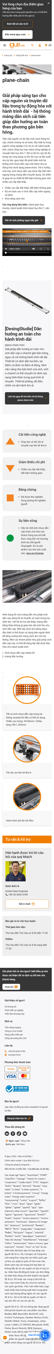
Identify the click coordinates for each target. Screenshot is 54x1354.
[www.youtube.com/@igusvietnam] (25, 1133)
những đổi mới (22, 55)
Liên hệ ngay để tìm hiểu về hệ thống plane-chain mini (25, 398)
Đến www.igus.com (15, 34)
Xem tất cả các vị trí (17, 23)
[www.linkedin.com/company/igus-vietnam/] (7, 1133)
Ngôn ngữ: (19, 1141)
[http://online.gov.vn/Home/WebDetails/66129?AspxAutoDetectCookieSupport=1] (17, 1089)
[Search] (32, 45)
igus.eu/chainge (35, 553)
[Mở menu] (4, 45)
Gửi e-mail (24, 903)
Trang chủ (8, 55)
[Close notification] (48, 3)
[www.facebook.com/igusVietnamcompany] (13, 1133)
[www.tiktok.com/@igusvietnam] (19, 1133)
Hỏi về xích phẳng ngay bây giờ (21, 220)
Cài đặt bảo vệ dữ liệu (38, 1169)
